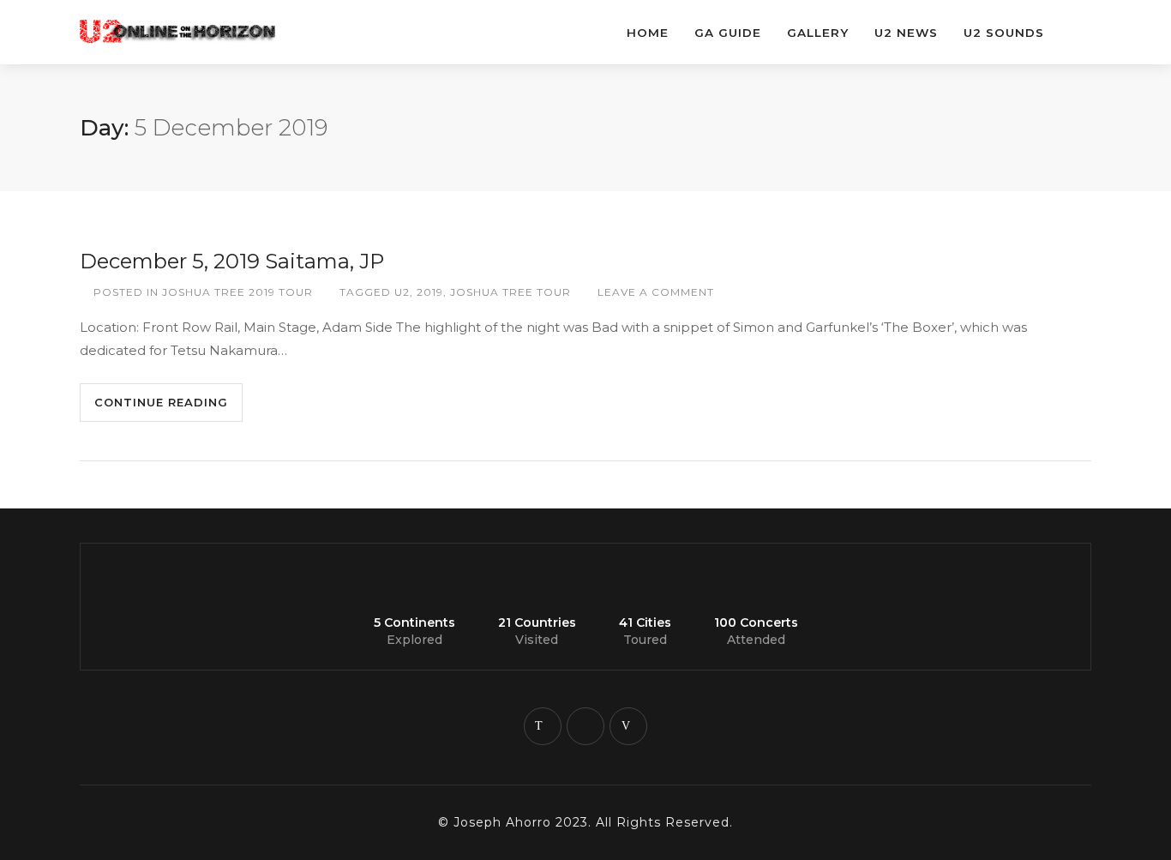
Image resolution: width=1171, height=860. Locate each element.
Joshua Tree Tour (510, 292)
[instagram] (585, 726)
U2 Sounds (1004, 32)
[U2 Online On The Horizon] (200, 23)
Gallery (818, 32)
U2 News (906, 32)
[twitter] (542, 726)
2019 (430, 292)
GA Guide (727, 32)
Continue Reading (161, 402)
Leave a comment (656, 292)
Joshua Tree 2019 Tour (237, 292)
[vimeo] (628, 726)
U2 (402, 292)
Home (648, 32)
